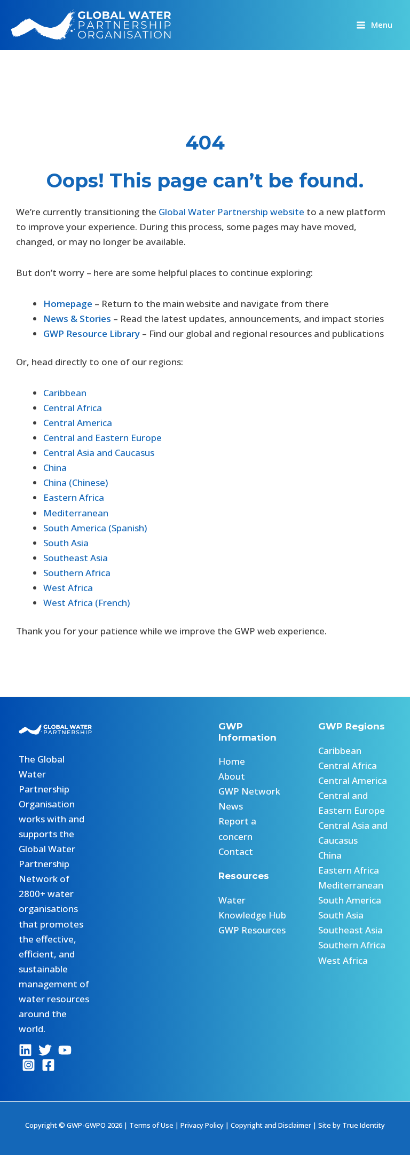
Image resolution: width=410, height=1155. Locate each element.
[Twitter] (45, 1050)
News (230, 806)
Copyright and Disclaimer (271, 1125)
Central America (77, 423)
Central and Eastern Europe (102, 437)
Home (231, 761)
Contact (235, 851)
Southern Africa (77, 573)
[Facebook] (48, 1065)
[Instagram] (28, 1065)
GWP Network (249, 791)
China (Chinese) (75, 482)
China (55, 467)
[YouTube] (65, 1050)
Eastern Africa (73, 497)
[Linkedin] (25, 1050)
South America (349, 900)
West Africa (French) (86, 602)
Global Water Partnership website (231, 212)
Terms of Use (151, 1125)
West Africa (68, 588)
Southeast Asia (75, 558)
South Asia (66, 543)
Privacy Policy (202, 1125)
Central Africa (72, 408)
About (231, 776)
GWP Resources (252, 930)
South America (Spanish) (95, 528)
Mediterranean (75, 513)
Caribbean (64, 393)
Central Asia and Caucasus (98, 452)
